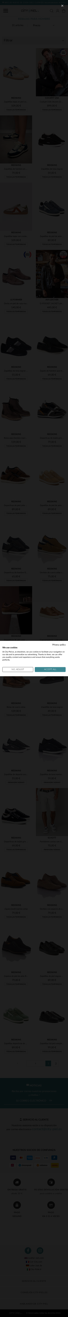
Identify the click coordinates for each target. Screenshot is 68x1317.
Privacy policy (59, 645)
